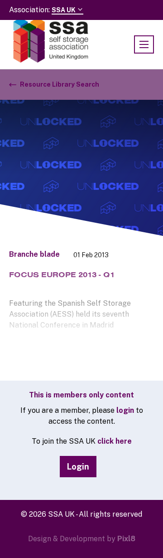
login (125, 410)
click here (114, 441)
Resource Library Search (59, 84)
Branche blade (34, 254)
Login (78, 466)
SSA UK (64, 10)
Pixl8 (126, 538)
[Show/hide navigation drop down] (144, 44)
